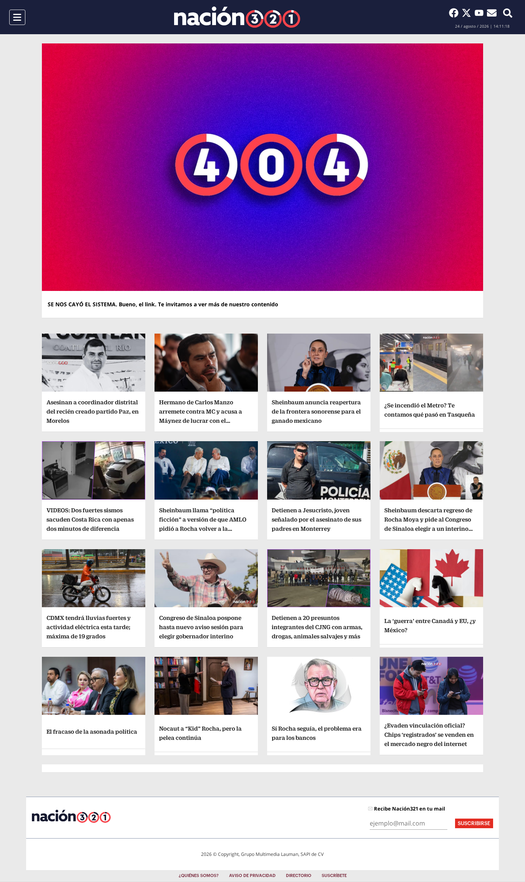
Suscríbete (334, 876)
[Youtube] (480, 12)
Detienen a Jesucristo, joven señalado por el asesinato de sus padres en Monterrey (316, 519)
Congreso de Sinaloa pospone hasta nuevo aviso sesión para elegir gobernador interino (201, 627)
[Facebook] (455, 12)
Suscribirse (474, 823)
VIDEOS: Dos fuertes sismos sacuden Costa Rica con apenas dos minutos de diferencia (90, 519)
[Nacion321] (237, 17)
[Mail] (492, 12)
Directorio (298, 876)
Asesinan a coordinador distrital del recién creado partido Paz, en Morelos (93, 411)
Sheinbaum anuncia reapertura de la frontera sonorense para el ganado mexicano (316, 411)
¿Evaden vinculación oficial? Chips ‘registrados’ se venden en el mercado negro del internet (429, 734)
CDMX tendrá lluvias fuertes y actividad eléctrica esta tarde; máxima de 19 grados (89, 627)
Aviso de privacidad (252, 876)
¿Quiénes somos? (199, 876)
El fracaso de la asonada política (92, 731)
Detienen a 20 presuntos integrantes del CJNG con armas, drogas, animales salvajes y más (317, 627)
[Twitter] (468, 12)
